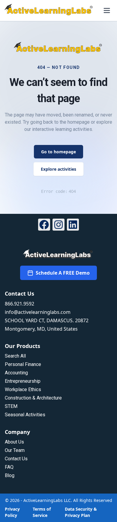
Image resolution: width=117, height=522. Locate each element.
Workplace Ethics (23, 389)
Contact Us (16, 459)
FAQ (9, 467)
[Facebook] (44, 225)
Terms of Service (42, 512)
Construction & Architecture (33, 398)
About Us (14, 442)
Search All (15, 356)
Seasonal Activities (25, 414)
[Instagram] (58, 225)
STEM (11, 406)
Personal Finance (23, 364)
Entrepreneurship (22, 381)
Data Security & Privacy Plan (81, 512)
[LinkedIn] (73, 225)
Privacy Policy (12, 512)
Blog (9, 475)
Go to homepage (58, 152)
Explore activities (58, 169)
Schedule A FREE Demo (63, 273)
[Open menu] (106, 10)
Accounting (16, 373)
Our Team (15, 450)
